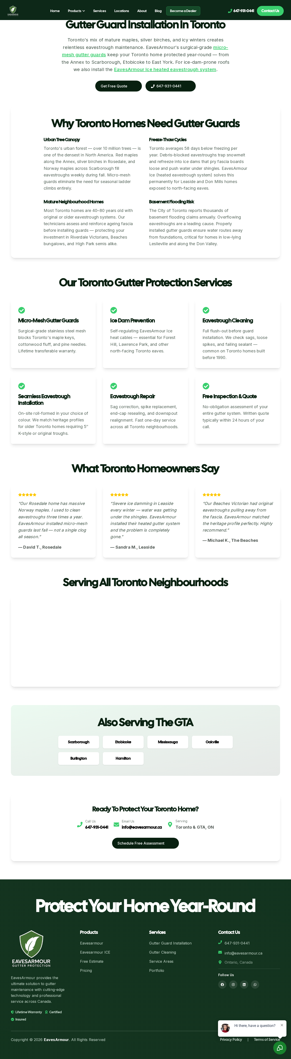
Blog (158, 11)
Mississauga (168, 742)
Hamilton (123, 758)
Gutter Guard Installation (170, 943)
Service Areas (161, 961)
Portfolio (156, 970)
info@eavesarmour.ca (142, 827)
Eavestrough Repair (132, 396)
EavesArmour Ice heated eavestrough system (165, 69)
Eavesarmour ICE (95, 952)
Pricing (86, 970)
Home (55, 11)
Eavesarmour (91, 943)
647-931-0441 (96, 827)
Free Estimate (91, 961)
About (142, 11)
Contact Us (270, 10)
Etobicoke (123, 742)
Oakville (212, 742)
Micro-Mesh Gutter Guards (48, 320)
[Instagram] (233, 984)
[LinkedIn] (244, 984)
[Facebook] (222, 984)
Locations (121, 11)
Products (74, 11)
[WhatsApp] (255, 984)
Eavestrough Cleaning (228, 320)
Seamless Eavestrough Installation (44, 399)
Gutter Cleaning (162, 952)
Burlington (78, 758)
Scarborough (78, 742)
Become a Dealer (183, 11)
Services (99, 11)
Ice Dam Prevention (132, 320)
